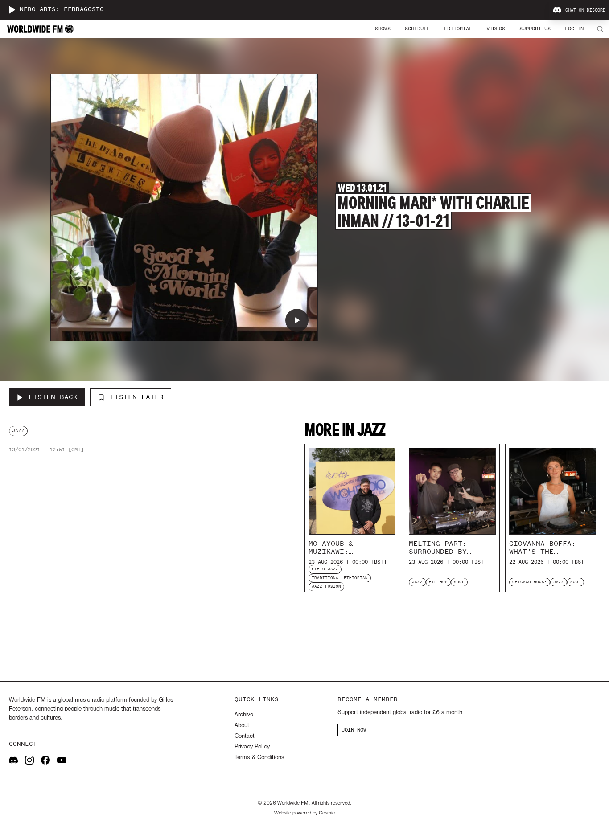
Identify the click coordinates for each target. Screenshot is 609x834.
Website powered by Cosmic (304, 813)
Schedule (417, 28)
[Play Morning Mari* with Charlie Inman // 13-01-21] (297, 320)
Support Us (535, 28)
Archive (244, 714)
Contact (245, 736)
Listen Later (137, 397)
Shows (383, 28)
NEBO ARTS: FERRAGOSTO (62, 9)
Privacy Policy (252, 746)
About (242, 725)
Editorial (458, 28)
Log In (574, 28)
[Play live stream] (11, 9)
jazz (18, 430)
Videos (495, 28)
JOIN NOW (354, 730)
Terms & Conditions (259, 757)
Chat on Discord (585, 10)
